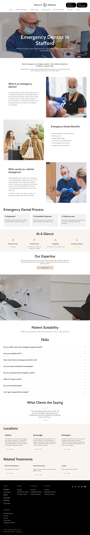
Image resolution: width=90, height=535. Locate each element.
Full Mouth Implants (22, 490)
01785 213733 (7, 493)
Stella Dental (9, 525)
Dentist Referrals (70, 5)
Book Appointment (81, 5)
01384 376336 (7, 499)
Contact (5, 514)
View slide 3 (49, 317)
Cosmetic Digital (11, 527)
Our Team (6, 512)
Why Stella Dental (8, 509)
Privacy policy (19, 527)
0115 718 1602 (7, 488)
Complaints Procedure (9, 518)
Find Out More (10, 445)
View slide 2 (45, 317)
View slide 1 (41, 317)
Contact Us (45, 267)
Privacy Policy (7, 516)
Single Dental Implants (23, 488)
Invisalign (19, 486)
